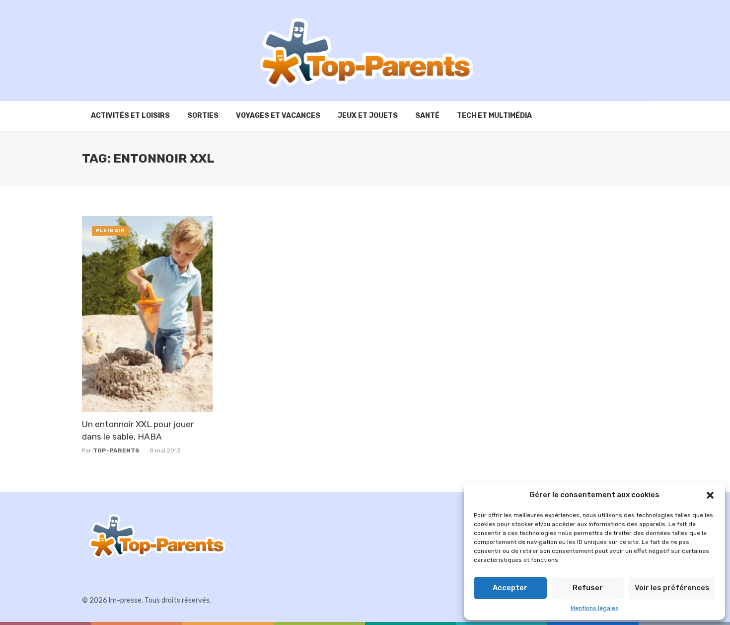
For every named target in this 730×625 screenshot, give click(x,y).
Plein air (110, 231)
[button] (710, 495)
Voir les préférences (672, 587)
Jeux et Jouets (368, 115)
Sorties (203, 115)
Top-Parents (116, 450)
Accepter (510, 587)
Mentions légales (595, 608)
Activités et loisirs (130, 115)
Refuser (588, 587)
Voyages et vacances (278, 115)
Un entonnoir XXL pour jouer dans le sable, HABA (138, 430)
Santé (427, 115)
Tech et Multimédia (494, 115)
